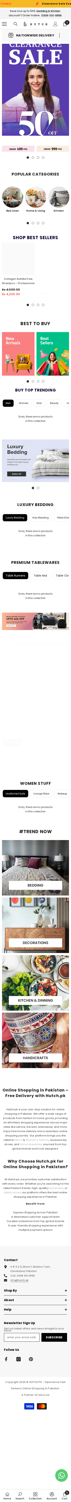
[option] (12, 199)
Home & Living (35, 211)
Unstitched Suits (15, 793)
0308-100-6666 (51, 15)
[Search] (15, 24)
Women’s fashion (37, 1140)
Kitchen (59, 211)
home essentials (31, 1144)
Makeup (62, 793)
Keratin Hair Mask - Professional (52, 285)
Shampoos (12, 742)
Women (23, 403)
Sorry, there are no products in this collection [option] (35, 419)
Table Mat (40, 576)
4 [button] (43, 223)
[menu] (4, 24)
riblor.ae (44, 1395)
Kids (39, 403)
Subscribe (54, 1337)
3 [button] (38, 223)
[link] (31, 35)
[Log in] (55, 24)
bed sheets (55, 1188)
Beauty (54, 403)
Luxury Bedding (15, 517)
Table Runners (15, 576)
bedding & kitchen (48, 11)
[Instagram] (18, 1359)
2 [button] (33, 223)
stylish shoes (12, 1192)
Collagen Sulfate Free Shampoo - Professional (18, 281)
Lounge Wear (41, 793)
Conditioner (35, 742)
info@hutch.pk (19, 1280)
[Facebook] (6, 1359)
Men (8, 403)
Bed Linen (12, 211)
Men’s (18, 1140)
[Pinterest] (31, 1359)
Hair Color (56, 742)
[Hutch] (18, 149)
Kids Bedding (41, 517)
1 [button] (28, 223)
